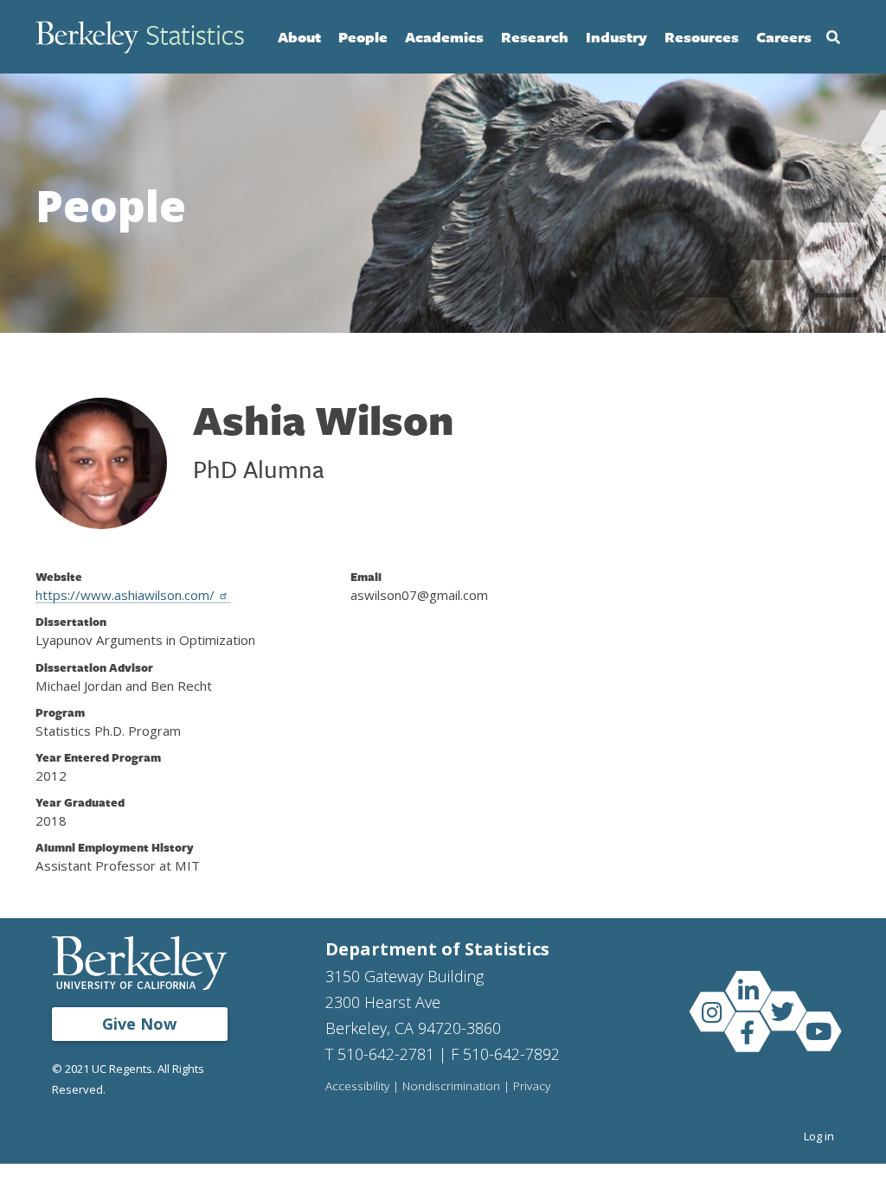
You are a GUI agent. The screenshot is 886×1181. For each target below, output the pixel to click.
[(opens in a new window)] (747, 990)
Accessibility (357, 1087)
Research (534, 37)
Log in (819, 1136)
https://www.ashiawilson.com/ (125, 594)
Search (833, 37)
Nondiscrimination (451, 1087)
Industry (616, 37)
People (363, 37)
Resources (701, 37)
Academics (444, 37)
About (299, 37)
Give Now (139, 1023)
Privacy (531, 1087)
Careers (784, 37)
